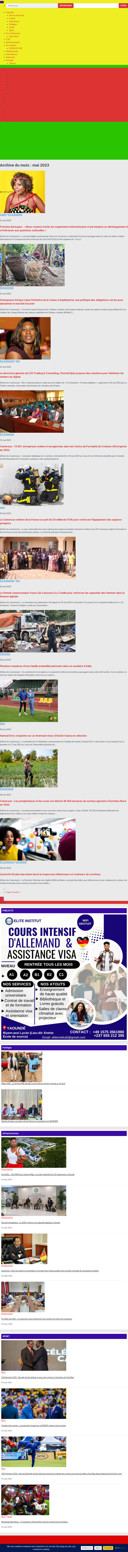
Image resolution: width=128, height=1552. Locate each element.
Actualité (10, 12)
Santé (11, 27)
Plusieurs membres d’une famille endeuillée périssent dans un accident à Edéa (46, 666)
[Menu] (2, 2)
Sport (11, 30)
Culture (12, 18)
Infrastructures (12, 51)
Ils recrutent (11, 45)
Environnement (13, 42)
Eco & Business (13, 33)
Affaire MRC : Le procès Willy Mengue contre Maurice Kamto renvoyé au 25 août (33, 1083)
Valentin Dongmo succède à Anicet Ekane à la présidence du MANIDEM (29, 1121)
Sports (9, 1516)
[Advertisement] (64, 142)
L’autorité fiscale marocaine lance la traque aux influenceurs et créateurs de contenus (50, 874)
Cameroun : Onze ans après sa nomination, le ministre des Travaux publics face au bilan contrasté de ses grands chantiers (50, 1271)
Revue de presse (16, 15)
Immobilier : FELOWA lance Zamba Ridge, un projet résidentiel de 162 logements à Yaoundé (37, 1174)
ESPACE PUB (15, 48)
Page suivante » (13, 892)
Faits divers (14, 21)
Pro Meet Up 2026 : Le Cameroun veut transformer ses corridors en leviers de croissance (36, 1319)
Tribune (12, 63)
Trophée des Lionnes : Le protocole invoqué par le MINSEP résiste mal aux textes (33, 1425)
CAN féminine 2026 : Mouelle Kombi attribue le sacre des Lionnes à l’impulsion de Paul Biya (37, 1377)
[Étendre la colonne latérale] (2, 899)
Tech (18, 361)
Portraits (9, 60)
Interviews (10, 57)
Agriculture (14, 36)
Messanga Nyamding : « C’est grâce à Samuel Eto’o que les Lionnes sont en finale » (34, 1522)
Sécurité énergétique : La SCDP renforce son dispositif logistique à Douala (30, 1222)
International (11, 54)
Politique (13, 24)
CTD (8, 39)
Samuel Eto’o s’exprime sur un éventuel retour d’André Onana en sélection (43, 735)
